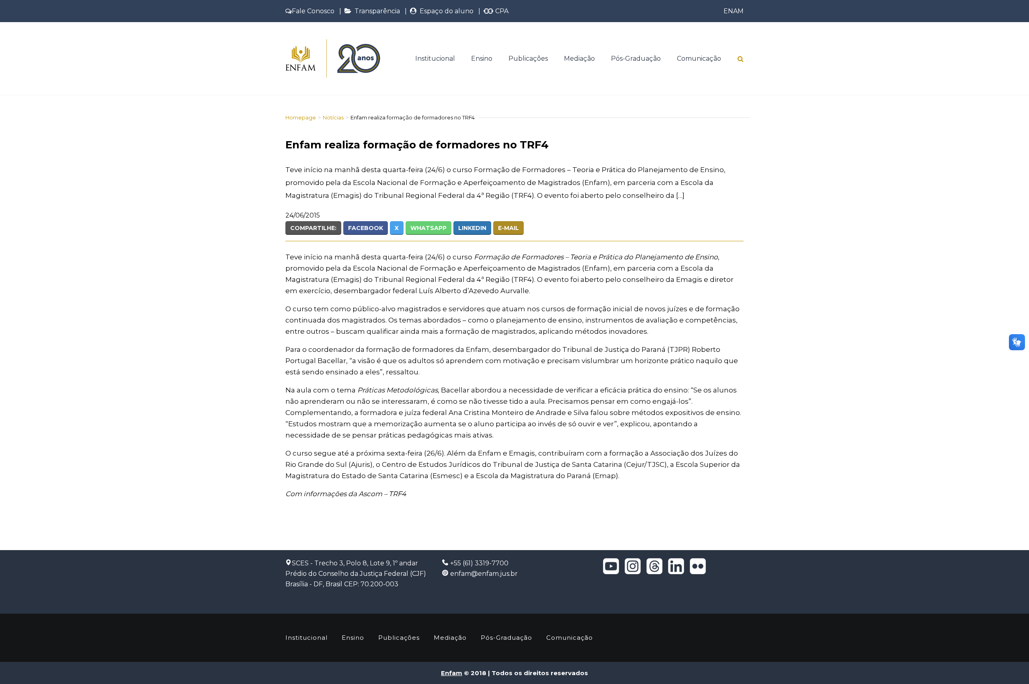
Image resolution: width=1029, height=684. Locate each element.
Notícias (333, 117)
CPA (501, 11)
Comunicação (699, 58)
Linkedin (472, 228)
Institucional (435, 58)
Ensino (481, 58)
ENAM (734, 11)
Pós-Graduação (636, 58)
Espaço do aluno (445, 11)
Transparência (375, 11)
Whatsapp (428, 228)
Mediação (579, 58)
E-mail (508, 228)
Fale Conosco (313, 11)
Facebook (365, 228)
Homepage (300, 117)
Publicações (528, 58)
